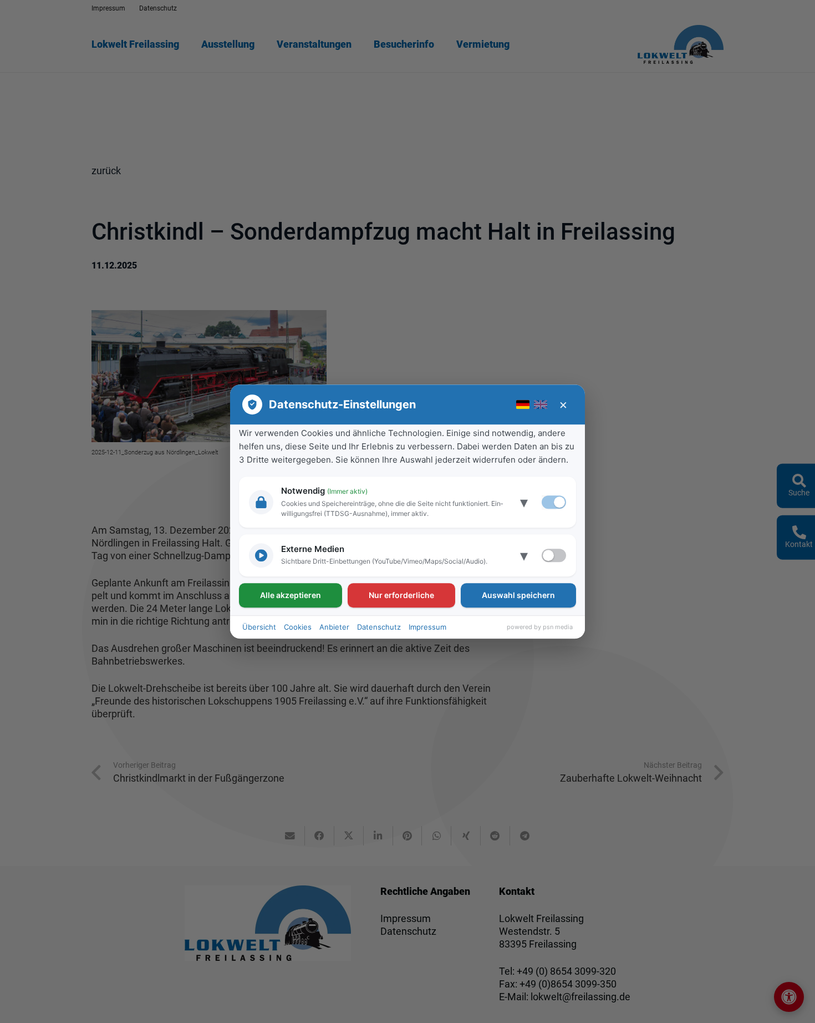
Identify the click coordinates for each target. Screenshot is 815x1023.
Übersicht (259, 626)
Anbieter (334, 626)
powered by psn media (540, 627)
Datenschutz (379, 626)
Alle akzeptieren (290, 595)
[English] (540, 404)
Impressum (427, 626)
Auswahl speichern (518, 595)
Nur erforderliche (401, 595)
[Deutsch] (522, 404)
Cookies (298, 626)
